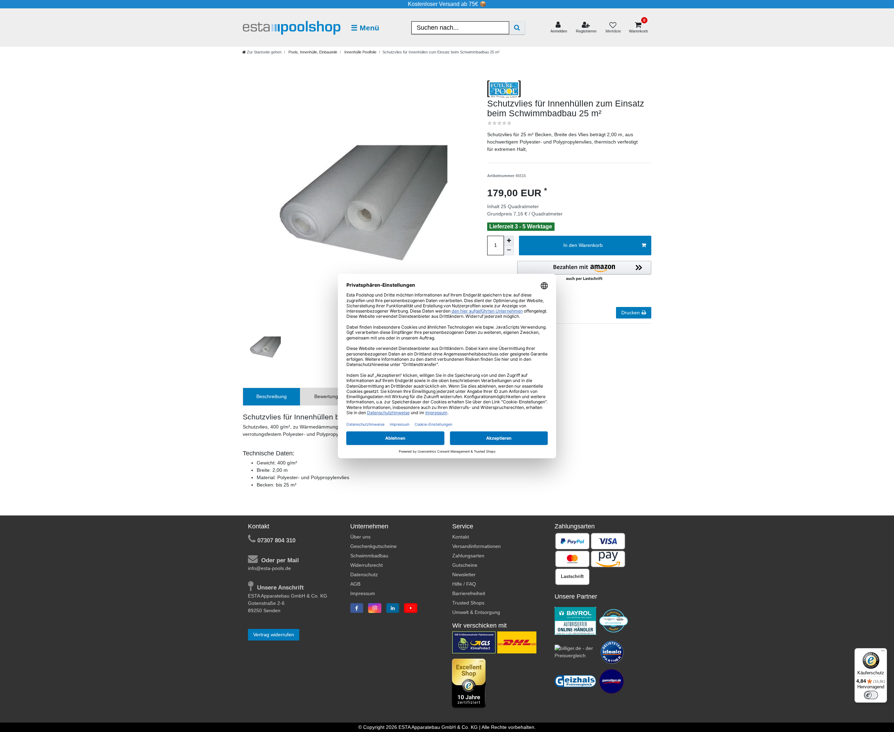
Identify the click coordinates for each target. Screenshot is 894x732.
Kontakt (460, 537)
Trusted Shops (468, 603)
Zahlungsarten (468, 555)
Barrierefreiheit (468, 593)
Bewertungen (329, 396)
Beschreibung (271, 396)
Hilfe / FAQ (464, 584)
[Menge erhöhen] (509, 241)
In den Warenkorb (583, 245)
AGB (355, 584)
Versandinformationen (476, 546)
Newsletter (464, 574)
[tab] (271, 396)
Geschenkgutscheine (373, 546)
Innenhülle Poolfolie (359, 52)
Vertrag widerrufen (273, 634)
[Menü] (883, 652)
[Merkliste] (613, 27)
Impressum (362, 593)
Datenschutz (364, 574)
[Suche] (517, 27)
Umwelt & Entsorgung (476, 612)
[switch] (871, 695)
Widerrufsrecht (366, 565)
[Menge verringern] (509, 250)
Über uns (360, 537)
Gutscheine (464, 565)
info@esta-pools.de (269, 568)
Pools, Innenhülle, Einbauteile (312, 52)
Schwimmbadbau (369, 555)
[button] (584, 271)
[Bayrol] (575, 620)
